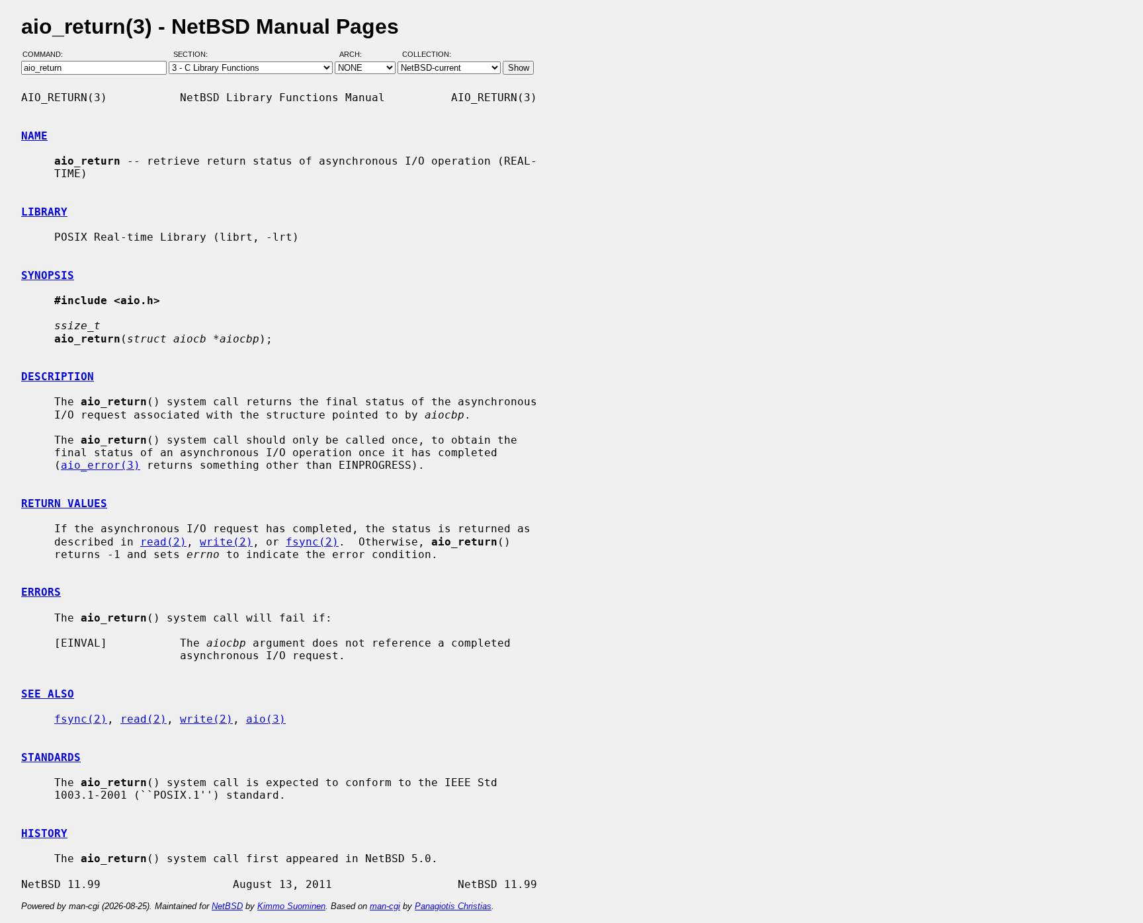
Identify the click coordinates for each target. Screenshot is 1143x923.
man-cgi (385, 906)
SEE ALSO (47, 694)
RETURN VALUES (64, 503)
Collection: (426, 55)
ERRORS (41, 592)
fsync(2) (312, 542)
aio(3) (266, 719)
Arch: (356, 55)
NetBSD (227, 906)
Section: (193, 55)
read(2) (163, 542)
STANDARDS (51, 757)
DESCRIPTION (57, 376)
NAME (34, 136)
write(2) (226, 542)
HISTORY (44, 833)
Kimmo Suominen (291, 906)
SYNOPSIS (47, 275)
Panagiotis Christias (453, 906)
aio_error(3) (100, 465)
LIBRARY (44, 212)
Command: (46, 55)
